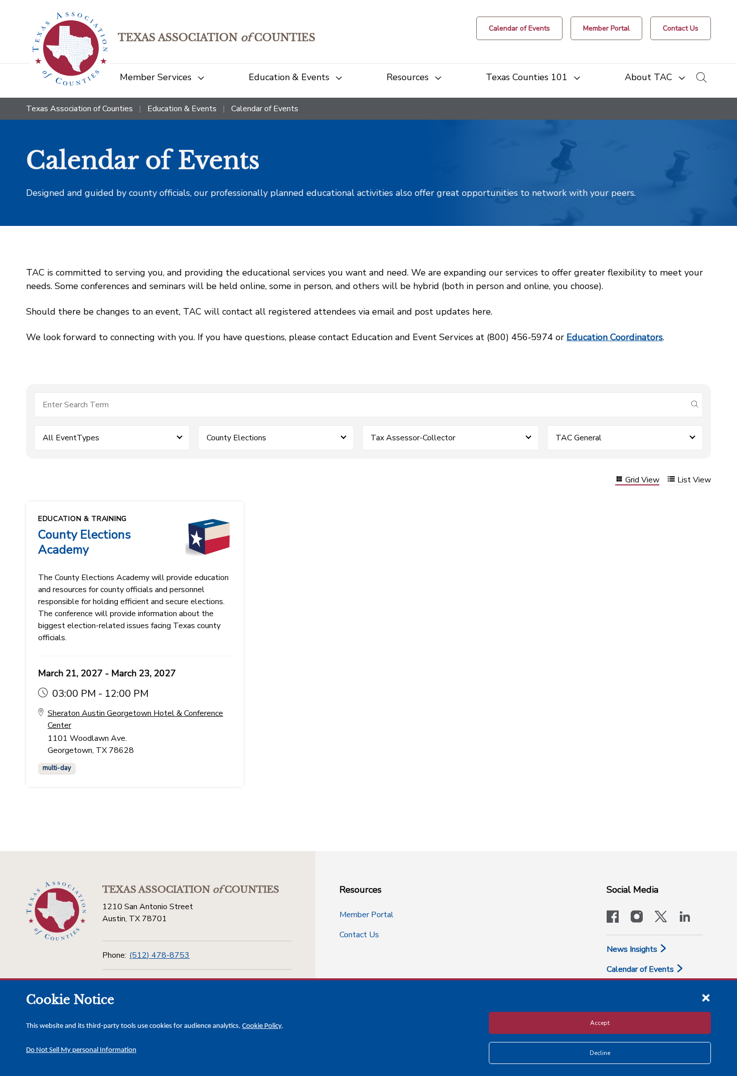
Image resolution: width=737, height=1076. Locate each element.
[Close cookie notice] (706, 997)
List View (694, 480)
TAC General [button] (579, 437)
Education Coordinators (615, 337)
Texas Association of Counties (79, 108)
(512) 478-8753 (159, 955)
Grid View (642, 480)
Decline (600, 1053)
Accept (600, 1023)
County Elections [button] (236, 437)
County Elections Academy (84, 542)
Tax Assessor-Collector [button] (413, 437)
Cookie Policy (261, 1026)
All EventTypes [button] (71, 437)
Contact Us (359, 934)
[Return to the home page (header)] (70, 49)
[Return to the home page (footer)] (56, 911)
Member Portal (366, 914)
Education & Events (182, 108)
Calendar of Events (641, 969)
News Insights (633, 949)
